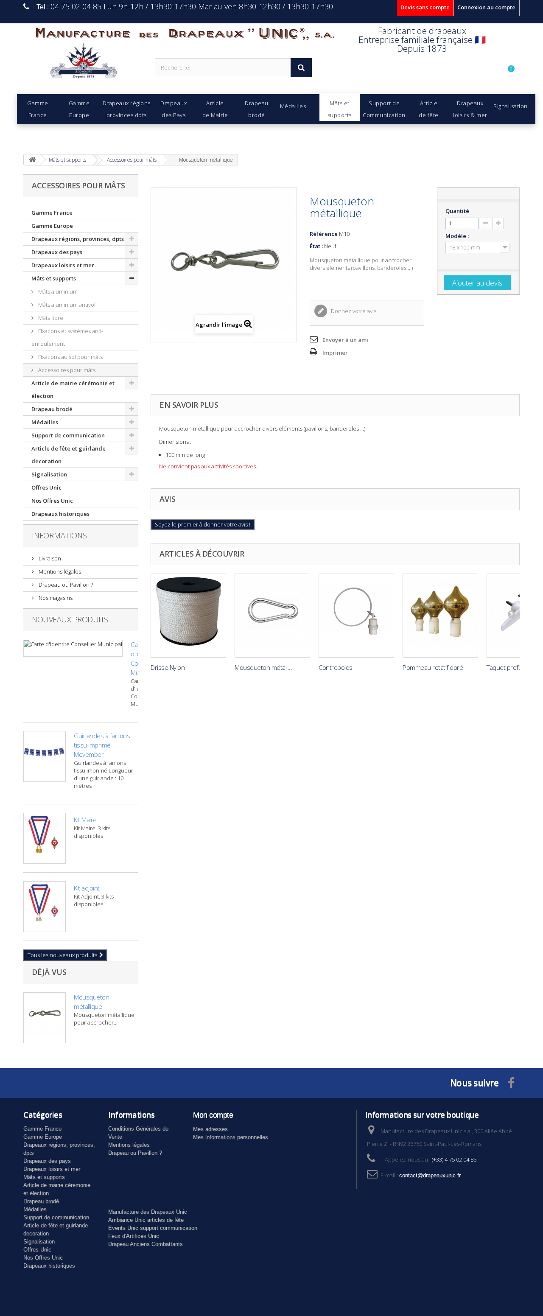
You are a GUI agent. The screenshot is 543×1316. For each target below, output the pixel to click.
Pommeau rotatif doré (433, 667)
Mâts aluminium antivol (66, 304)
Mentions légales (59, 571)
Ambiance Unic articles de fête (146, 1220)
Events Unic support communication (152, 1228)
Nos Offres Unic (52, 500)
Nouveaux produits (70, 619)
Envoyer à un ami (345, 340)
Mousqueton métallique (91, 1002)
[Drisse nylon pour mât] (188, 616)
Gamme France (52, 212)
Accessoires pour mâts (66, 370)
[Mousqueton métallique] (272, 616)
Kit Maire (85, 819)
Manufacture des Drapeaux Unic (147, 1212)
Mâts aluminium (57, 291)
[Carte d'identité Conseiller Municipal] (73, 648)
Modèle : (457, 236)
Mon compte (213, 1115)
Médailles (44, 422)
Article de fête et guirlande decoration (68, 455)
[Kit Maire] (44, 838)
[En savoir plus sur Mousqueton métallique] (44, 1017)
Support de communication (68, 435)
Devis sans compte (425, 7)
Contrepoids (336, 667)
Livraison (49, 558)
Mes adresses (210, 1129)
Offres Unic (46, 487)
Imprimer (335, 352)
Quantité (457, 211)
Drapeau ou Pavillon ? (65, 584)
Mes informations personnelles (230, 1137)
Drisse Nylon (168, 667)
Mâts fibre (50, 318)
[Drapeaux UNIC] (82, 63)
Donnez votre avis (353, 311)
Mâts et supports (53, 278)
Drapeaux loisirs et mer (62, 265)
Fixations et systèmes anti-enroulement (67, 337)
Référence (324, 234)
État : (316, 246)
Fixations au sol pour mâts (70, 357)
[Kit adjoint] (44, 906)
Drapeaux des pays (56, 252)
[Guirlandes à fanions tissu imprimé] (44, 756)
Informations (59, 535)
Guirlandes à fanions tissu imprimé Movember (102, 745)
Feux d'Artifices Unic (133, 1236)
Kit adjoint (87, 888)
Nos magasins (55, 598)
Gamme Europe (52, 226)
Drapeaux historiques (60, 514)
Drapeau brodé (52, 409)
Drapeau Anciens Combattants (145, 1244)
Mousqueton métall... (263, 667)
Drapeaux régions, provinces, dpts (77, 239)
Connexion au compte (486, 7)
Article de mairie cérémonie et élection (73, 389)
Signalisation (49, 474)
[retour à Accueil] (32, 159)
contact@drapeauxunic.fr (430, 1175)
